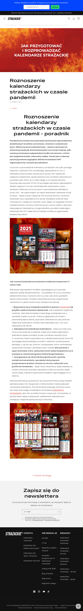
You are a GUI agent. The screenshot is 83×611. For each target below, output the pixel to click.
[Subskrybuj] (58, 511)
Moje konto (46, 578)
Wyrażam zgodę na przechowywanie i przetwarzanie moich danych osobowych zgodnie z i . (42, 519)
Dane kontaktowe (61, 608)
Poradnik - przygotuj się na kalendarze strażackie (48, 559)
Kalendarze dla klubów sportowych (31, 546)
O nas (44, 543)
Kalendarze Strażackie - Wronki (68, 570)
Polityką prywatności (52, 520)
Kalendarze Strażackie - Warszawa (65, 540)
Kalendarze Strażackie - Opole (67, 578)
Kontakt (45, 538)
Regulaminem (38, 520)
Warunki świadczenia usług (43, 608)
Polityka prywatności (25, 608)
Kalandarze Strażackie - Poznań (65, 551)
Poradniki (21, 25)
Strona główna (10, 25)
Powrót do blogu (42, 475)
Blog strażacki (47, 574)
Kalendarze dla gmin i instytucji (30, 554)
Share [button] (14, 108)
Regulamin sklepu (49, 583)
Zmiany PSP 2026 (49, 569)
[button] (4, 18)
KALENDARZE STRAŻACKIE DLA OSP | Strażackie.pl (28, 605)
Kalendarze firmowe (32, 561)
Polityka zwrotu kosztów (68, 605)
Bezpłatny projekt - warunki (49, 549)
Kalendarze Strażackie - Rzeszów (65, 561)
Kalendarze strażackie (28, 539)
